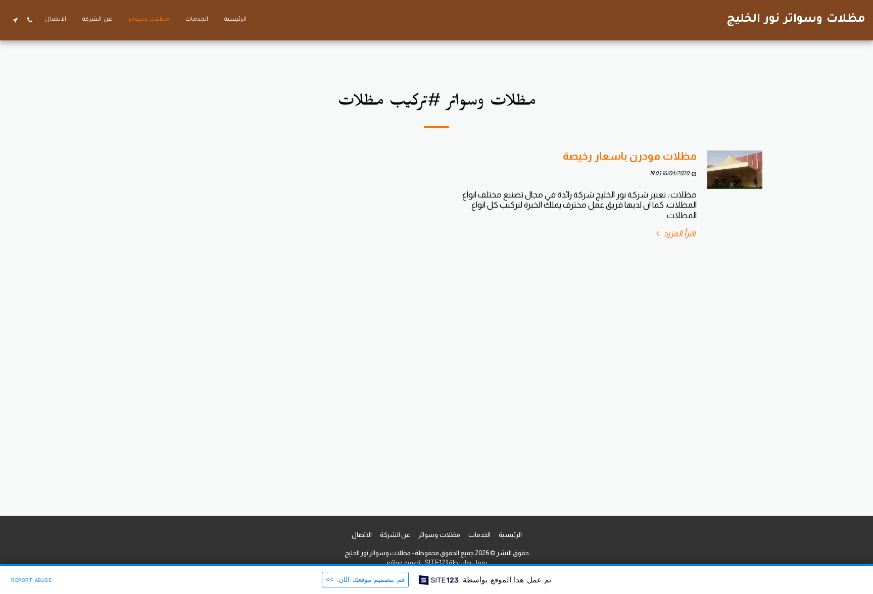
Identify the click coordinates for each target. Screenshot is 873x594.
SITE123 (436, 562)
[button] (29, 20)
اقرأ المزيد (679, 233)
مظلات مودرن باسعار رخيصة (630, 156)
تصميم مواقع (403, 562)
